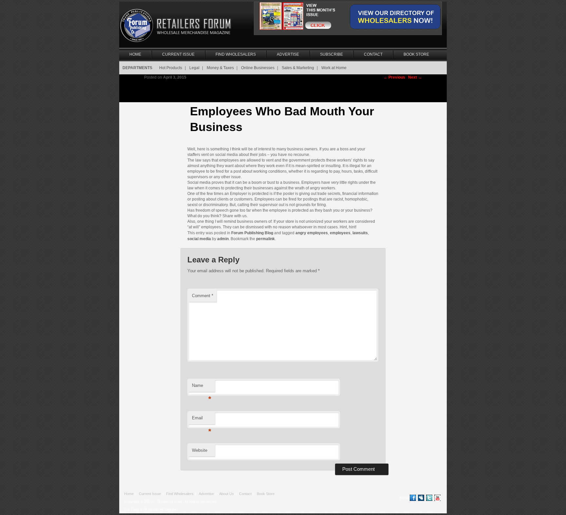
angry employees (311, 233)
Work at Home (334, 68)
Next (415, 77)
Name (201, 387)
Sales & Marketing (298, 68)
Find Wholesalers (236, 54)
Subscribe (331, 54)
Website (199, 450)
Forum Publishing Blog (252, 233)
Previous (394, 77)
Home (135, 54)
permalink (265, 239)
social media (199, 239)
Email (201, 419)
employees (340, 233)
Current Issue (178, 54)
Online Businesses (257, 68)
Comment (202, 295)
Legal (194, 68)
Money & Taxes (220, 68)
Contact (373, 54)
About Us (226, 494)
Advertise (288, 54)
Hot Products (170, 68)
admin (223, 239)
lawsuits (360, 233)
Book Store (416, 54)
